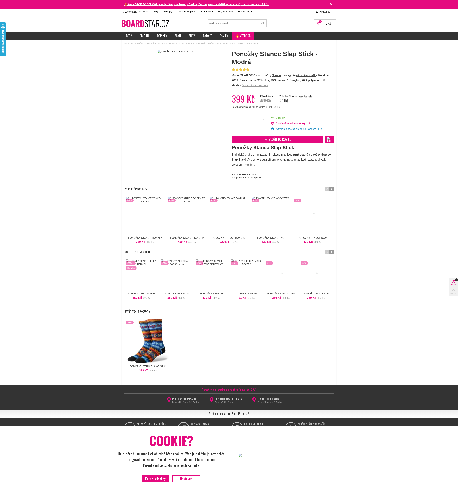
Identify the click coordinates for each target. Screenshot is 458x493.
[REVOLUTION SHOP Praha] (211, 401)
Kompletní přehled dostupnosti (246, 177)
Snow (192, 36)
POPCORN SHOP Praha (184, 399)
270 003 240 (136, 12)
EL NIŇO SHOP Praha (268, 399)
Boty (129, 36)
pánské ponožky (306, 75)
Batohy (207, 36)
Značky (223, 36)
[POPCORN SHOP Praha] (168, 401)
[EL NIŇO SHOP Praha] (254, 401)
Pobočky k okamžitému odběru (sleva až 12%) (229, 389)
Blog (156, 11)
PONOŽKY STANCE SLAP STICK (148, 366)
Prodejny (167, 11)
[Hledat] (263, 23)
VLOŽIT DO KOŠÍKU (280, 139)
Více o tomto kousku (255, 85)
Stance (276, 75)
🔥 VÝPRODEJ (243, 36)
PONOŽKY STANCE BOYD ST (229, 237)
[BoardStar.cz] (146, 23)
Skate (178, 36)
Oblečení (145, 36)
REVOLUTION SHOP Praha (228, 399)
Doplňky (162, 36)
